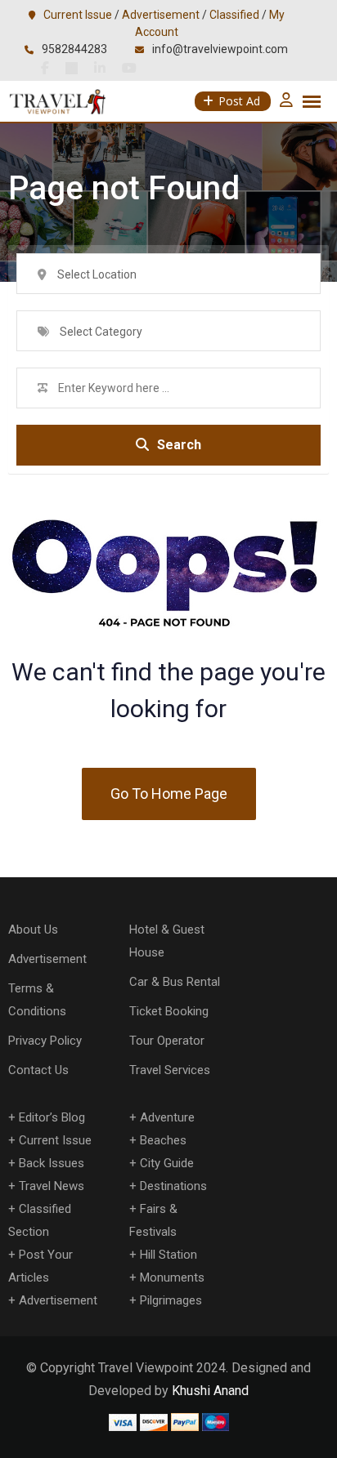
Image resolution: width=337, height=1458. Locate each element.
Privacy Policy (45, 1040)
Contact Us (38, 1070)
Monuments (172, 1277)
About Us (33, 929)
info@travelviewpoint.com (220, 49)
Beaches (163, 1140)
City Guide (167, 1163)
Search (179, 445)
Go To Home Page (168, 793)
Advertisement (161, 14)
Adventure (167, 1117)
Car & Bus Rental (174, 981)
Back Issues (51, 1163)
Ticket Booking (169, 1011)
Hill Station (168, 1254)
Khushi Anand (210, 1390)
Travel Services (169, 1070)
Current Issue (77, 14)
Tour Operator (166, 1040)
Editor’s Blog (52, 1117)
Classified (234, 14)
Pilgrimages (171, 1300)
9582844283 (74, 49)
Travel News (51, 1186)
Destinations (173, 1186)
